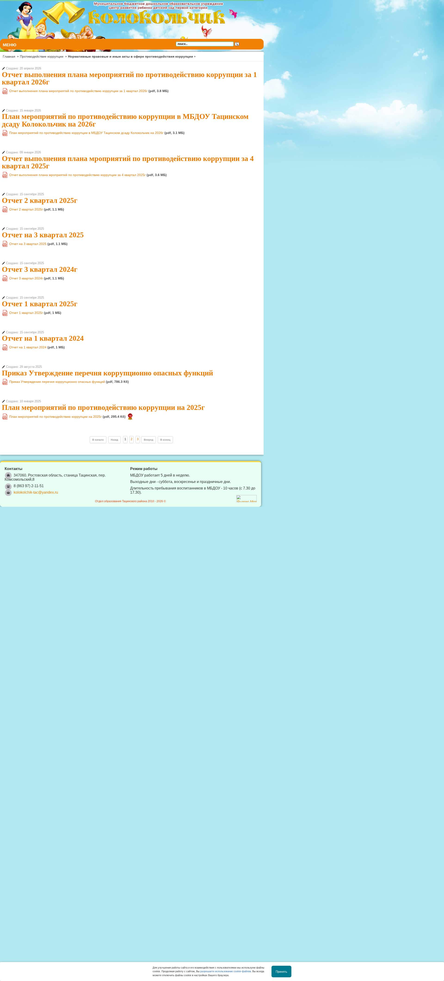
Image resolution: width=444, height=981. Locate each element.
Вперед (239, 417)
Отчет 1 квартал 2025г (39, 281)
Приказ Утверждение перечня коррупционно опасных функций (107, 350)
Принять (281, 971)
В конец (255, 417)
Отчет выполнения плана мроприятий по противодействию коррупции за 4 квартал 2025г (152, 143)
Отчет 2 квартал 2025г (39, 178)
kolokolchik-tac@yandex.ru (36, 466)
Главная (9, 56)
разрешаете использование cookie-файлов (225, 971)
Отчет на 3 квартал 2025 (43, 212)
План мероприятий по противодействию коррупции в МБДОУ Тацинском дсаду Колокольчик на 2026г (173, 109)
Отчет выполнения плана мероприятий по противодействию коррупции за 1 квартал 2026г (154, 74)
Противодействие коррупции (41, 56)
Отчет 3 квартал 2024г (39, 247)
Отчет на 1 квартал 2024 (43, 316)
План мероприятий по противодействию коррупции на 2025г (103, 385)
